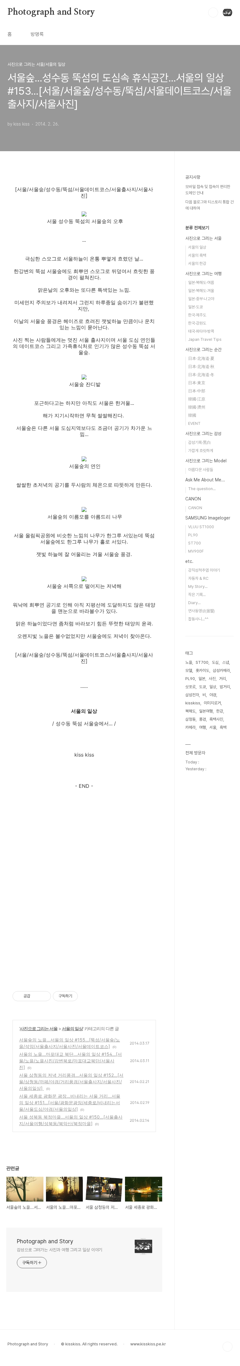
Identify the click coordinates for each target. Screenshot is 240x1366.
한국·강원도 (197, 323)
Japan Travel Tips (205, 339)
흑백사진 (216, 719)
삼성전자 (192, 695)
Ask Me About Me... (205, 479)
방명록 (37, 34)
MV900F (196, 551)
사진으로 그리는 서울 (39, 1028)
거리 (222, 678)
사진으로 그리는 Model (206, 460)
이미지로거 (212, 703)
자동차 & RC (198, 578)
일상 (212, 686)
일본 (201, 678)
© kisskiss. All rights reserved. (89, 1344)
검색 (213, 12)
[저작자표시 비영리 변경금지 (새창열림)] (86, 996)
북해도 (190, 711)
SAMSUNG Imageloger (207, 517)
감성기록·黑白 (199, 442)
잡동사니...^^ (198, 619)
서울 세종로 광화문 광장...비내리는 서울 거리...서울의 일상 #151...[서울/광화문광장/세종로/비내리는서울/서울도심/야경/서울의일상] (69, 1102)
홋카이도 (202, 670)
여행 (202, 727)
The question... (202, 488)
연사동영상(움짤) (201, 610)
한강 (219, 711)
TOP (227, 1347)
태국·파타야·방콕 (201, 331)
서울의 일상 (72, 1028)
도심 (215, 662)
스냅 (225, 662)
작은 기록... (197, 594)
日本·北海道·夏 (201, 358)
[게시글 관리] (44, 996)
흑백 (223, 727)
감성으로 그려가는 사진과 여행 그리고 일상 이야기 (59, 1249)
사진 (212, 678)
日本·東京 (196, 382)
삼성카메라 (221, 670)
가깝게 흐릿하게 (200, 450)
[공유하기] (36, 996)
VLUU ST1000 (201, 526)
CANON (193, 498)
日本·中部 (196, 391)
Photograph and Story (51, 12)
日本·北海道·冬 (201, 374)
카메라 (190, 727)
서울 (212, 727)
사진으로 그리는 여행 (203, 273)
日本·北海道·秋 (201, 366)
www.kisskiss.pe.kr (148, 1344)
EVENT (194, 423)
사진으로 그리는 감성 (203, 433)
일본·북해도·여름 (201, 282)
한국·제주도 (197, 315)
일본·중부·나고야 (201, 298)
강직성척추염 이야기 (204, 570)
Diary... (194, 602)
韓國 (192, 415)
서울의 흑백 (197, 255)
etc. (189, 561)
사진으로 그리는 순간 (203, 349)
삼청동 (190, 719)
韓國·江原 (196, 399)
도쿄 (202, 686)
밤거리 (225, 686)
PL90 (193, 535)
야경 (212, 695)
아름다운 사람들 (200, 469)
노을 (188, 662)
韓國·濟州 (196, 407)
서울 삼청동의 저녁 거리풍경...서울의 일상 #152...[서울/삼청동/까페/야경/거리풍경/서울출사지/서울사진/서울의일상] (71, 1081)
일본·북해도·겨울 (201, 290)
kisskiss (192, 703)
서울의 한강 (197, 263)
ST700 (194, 543)
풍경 (202, 719)
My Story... (198, 586)
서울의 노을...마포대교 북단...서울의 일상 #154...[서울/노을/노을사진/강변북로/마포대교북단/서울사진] (70, 1060)
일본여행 (206, 711)
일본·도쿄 (195, 307)
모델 (188, 670)
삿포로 (190, 686)
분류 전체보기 (197, 227)
